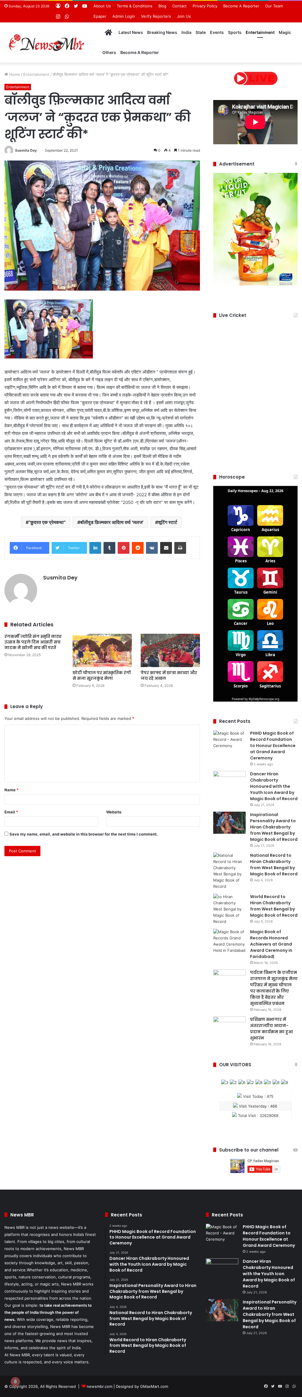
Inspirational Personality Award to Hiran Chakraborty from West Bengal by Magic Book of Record (274, 827)
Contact (179, 6)
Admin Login (123, 16)
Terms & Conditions (134, 6)
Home (14, 74)
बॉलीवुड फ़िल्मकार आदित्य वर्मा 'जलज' (111, 522)
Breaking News (162, 32)
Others (109, 52)
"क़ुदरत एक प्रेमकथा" (47, 522)
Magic (285, 32)
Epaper (99, 16)
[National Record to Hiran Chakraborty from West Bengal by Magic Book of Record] (229, 871)
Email (11, 812)
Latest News (131, 32)
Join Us (184, 16)
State (201, 32)
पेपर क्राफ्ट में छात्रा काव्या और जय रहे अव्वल (169, 675)
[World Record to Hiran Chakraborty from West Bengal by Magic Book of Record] (229, 909)
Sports (235, 32)
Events (217, 32)
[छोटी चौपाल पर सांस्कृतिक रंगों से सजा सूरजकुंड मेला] (102, 650)
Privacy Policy (205, 6)
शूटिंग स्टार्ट (167, 522)
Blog (162, 6)
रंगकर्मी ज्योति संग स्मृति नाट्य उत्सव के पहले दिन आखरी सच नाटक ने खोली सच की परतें (33, 642)
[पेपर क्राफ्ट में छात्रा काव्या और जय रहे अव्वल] (170, 650)
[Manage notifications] (15, 1381)
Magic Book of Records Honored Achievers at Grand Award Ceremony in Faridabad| (271, 944)
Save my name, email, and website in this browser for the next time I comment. (83, 834)
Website (114, 812)
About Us (102, 6)
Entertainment (260, 32)
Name (11, 789)
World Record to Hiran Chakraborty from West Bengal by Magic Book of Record (274, 906)
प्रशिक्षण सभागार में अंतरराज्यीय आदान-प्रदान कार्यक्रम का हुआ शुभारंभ (271, 1028)
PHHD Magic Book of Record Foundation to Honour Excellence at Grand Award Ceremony (273, 745)
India (186, 32)
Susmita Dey (26, 150)
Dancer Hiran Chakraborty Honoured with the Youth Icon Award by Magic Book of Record (274, 786)
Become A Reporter (241, 6)
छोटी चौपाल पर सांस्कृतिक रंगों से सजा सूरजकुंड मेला (102, 675)
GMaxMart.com (154, 1386)
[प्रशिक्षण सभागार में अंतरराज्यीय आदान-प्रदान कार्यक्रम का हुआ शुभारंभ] (229, 1027)
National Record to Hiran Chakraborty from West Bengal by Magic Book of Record (274, 864)
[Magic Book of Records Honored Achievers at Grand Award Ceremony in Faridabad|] (229, 941)
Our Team (274, 6)
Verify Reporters (156, 16)
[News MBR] (46, 42)
